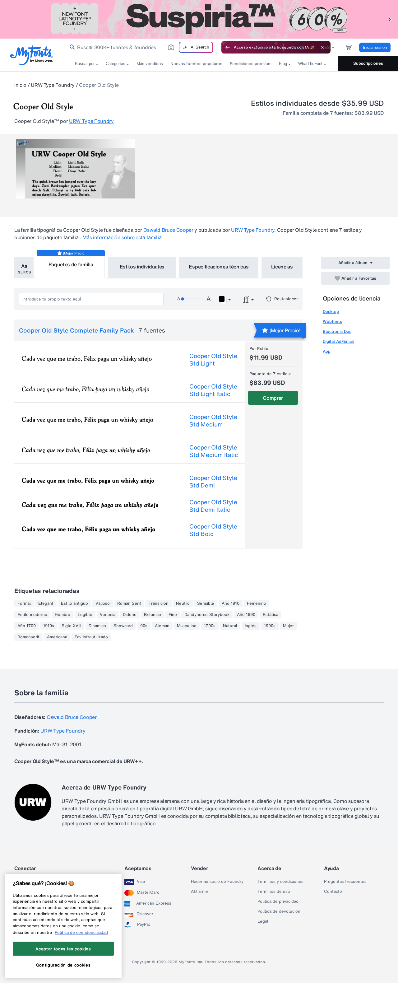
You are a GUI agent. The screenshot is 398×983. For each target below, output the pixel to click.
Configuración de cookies (63, 965)
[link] (71, 47)
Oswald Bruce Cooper (168, 230)
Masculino (187, 625)
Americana (57, 637)
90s (143, 625)
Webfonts (332, 321)
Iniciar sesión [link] (375, 47)
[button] (390, 19)
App (327, 351)
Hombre (62, 614)
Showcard (123, 625)
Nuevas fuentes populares (196, 64)
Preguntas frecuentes (345, 881)
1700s (209, 625)
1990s (269, 625)
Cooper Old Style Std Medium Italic (213, 451)
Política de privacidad (277, 901)
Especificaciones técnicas (218, 266)
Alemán (162, 625)
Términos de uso (273, 891)
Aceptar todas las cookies (63, 949)
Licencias (282, 266)
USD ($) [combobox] (298, 47)
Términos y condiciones (280, 881)
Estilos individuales (142, 266)
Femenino (256, 603)
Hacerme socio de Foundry (217, 881)
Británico (152, 614)
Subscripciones (368, 63)
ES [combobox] (327, 47)
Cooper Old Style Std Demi (213, 481)
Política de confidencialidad (81, 932)
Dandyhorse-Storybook (206, 614)
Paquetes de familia (71, 264)
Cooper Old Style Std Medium (213, 420)
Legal (262, 921)
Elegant (45, 603)
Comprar (273, 398)
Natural (230, 625)
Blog (283, 63)
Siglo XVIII (71, 625)
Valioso (102, 603)
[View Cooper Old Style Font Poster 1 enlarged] (75, 168)
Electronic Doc (337, 331)
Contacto (333, 891)
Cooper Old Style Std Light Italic (213, 390)
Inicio (20, 85)
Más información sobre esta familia (121, 237)
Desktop (331, 311)
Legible (85, 614)
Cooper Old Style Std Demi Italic (213, 506)
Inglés (251, 625)
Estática (270, 614)
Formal (24, 603)
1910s (48, 625)
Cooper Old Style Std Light (213, 360)
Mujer (288, 625)
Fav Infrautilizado (91, 637)
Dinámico (97, 625)
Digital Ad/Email (338, 341)
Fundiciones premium (250, 64)
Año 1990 (246, 614)
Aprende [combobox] (264, 47)
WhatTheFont (310, 63)
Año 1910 (230, 603)
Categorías (115, 63)
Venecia (107, 614)
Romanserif (28, 637)
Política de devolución (278, 911)
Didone (130, 614)
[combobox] (139, 47)
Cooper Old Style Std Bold (213, 530)
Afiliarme (199, 891)
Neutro (183, 603)
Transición (159, 603)
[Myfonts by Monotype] (31, 55)
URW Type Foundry (53, 85)
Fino (173, 614)
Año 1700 (26, 625)
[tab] (24, 267)
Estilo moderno (32, 614)
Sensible (205, 603)
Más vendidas (150, 64)
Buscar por (85, 63)
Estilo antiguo (74, 603)
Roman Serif (129, 603)
